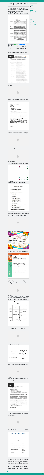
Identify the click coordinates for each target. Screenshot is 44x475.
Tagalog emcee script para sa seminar (22, 44)
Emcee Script (31, 5)
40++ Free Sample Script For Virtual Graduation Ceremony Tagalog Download (33, 12)
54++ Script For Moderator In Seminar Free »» (22, 470)
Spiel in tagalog (16, 44)
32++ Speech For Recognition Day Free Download (33, 8)
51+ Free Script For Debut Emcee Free (32, 17)
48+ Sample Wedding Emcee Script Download (33, 21)
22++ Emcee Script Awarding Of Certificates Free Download (33, 15)
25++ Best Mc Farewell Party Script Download (33, 24)
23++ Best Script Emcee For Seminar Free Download (33, 23)
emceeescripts (10, 0)
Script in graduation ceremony (11, 44)
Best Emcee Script (32, 4)
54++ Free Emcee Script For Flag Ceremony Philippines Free (33, 19)
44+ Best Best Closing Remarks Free (32, 10)
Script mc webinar (9, 45)
